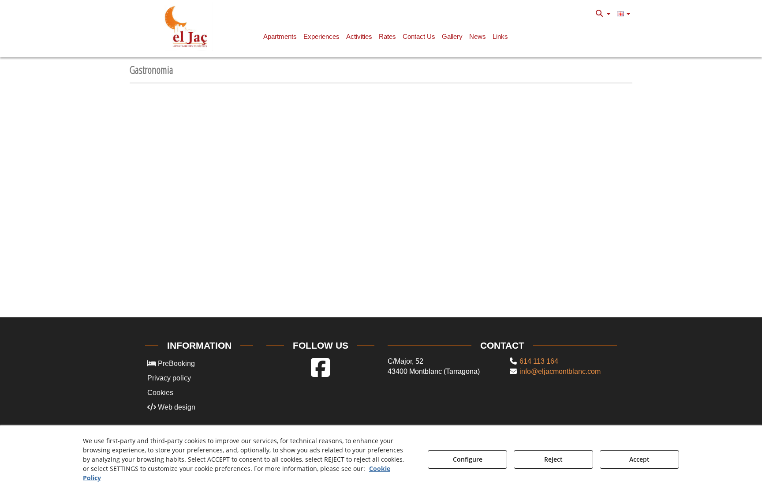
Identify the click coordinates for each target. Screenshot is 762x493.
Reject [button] (553, 459)
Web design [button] (175, 407)
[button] (188, 26)
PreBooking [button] (175, 363)
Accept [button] (639, 459)
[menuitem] (603, 14)
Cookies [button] (160, 392)
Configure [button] (467, 459)
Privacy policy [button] (169, 378)
